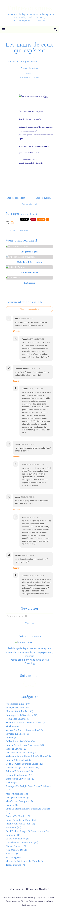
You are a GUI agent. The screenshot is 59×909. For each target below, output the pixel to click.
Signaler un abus (12, 901)
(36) (18, 733)
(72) (26, 722)
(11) (18, 838)
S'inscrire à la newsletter (17, 231)
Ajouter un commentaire (29, 309)
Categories (27, 57)
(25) (16, 748)
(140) (18, 703)
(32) (12, 737)
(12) (13, 827)
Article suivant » (44, 197)
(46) (12, 726)
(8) (17, 850)
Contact (51, 897)
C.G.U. (23, 901)
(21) (22, 767)
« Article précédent (15, 197)
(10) (16, 846)
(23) (18, 760)
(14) (12, 805)
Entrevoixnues (29, 8)
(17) (19, 797)
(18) (12, 782)
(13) (18, 816)
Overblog (44, 889)
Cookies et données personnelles (40, 901)
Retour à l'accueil (29, 204)
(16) (19, 801)
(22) (24, 763)
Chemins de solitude (29, 68)
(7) (14, 857)
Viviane (31, 660)
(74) (18, 718)
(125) (19, 711)
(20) (19, 771)
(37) (24, 730)
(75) (22, 715)
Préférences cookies (29, 905)
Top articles (42, 897)
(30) (21, 741)
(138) (18, 707)
